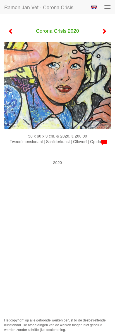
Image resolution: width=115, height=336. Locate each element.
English (94, 7)
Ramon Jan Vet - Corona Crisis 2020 (43, 7)
